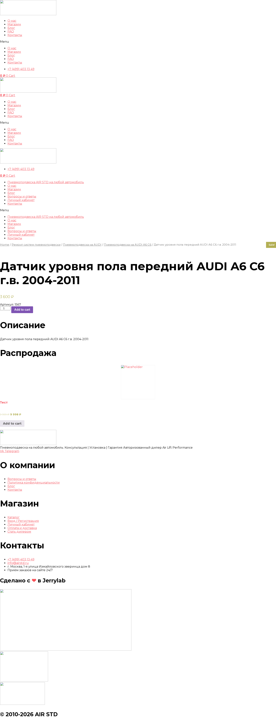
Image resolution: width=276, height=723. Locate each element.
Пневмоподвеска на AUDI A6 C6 (127, 244)
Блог (11, 28)
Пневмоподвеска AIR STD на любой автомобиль (46, 182)
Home (4, 244)
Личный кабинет (21, 200)
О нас (12, 21)
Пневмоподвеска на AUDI (82, 244)
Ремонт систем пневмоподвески (36, 244)
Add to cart (22, 309)
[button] (138, 41)
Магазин (14, 189)
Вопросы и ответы (22, 196)
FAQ (11, 31)
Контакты (15, 35)
